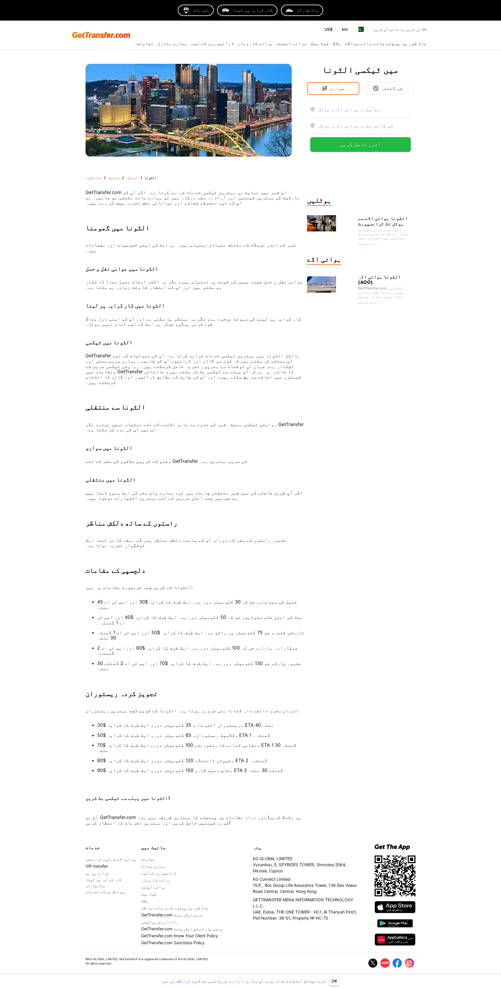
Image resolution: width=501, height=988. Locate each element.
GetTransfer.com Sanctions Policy (173, 942)
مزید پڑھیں (367, 243)
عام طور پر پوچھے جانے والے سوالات (386, 43)
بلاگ (337, 43)
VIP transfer (97, 866)
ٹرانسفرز (94, 177)
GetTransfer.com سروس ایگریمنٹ (172, 914)
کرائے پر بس (97, 873)
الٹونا (150, 177)
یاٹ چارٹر (95, 885)
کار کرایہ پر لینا (103, 879)
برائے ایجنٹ (292, 43)
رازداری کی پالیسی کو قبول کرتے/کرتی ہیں (204, 980)
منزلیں (114, 177)
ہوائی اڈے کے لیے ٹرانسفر (111, 859)
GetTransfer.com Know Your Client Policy (179, 935)
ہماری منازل (172, 43)
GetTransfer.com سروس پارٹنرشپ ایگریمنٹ (181, 928)
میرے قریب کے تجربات (106, 891)
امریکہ (132, 177)
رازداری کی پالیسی (159, 921)
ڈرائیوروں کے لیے (212, 43)
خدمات (93, 847)
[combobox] (364, 111)
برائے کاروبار (255, 43)
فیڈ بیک (320, 43)
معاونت (145, 43)
